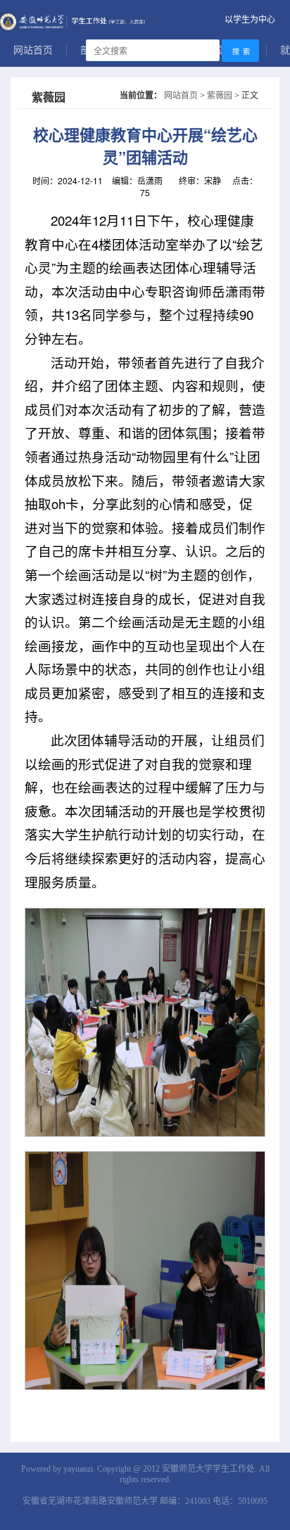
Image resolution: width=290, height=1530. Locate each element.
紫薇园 (219, 95)
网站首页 (33, 50)
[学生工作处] (145, 19)
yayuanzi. (79, 1469)
